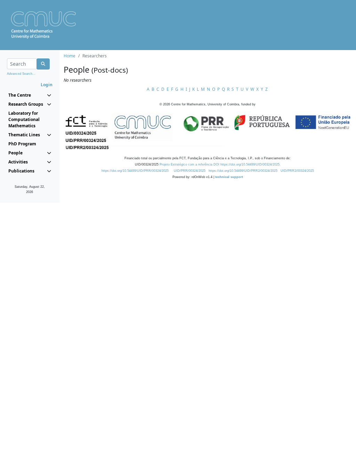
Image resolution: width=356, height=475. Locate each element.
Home (69, 56)
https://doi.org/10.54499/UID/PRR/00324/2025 (135, 170)
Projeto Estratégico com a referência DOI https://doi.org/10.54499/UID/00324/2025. (220, 164)
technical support (229, 177)
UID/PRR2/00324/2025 (297, 170)
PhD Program (22, 144)
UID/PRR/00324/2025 (189, 170)
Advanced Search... (21, 73)
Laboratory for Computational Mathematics (24, 119)
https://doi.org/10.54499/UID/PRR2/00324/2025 (243, 170)
